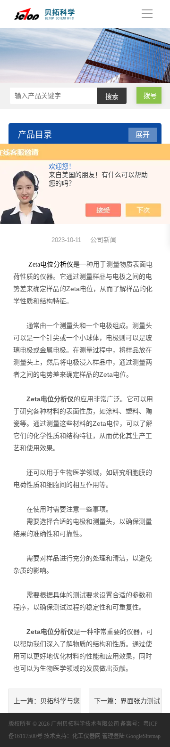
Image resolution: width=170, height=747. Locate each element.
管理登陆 (113, 736)
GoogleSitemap (143, 736)
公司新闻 (103, 240)
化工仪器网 (86, 736)
